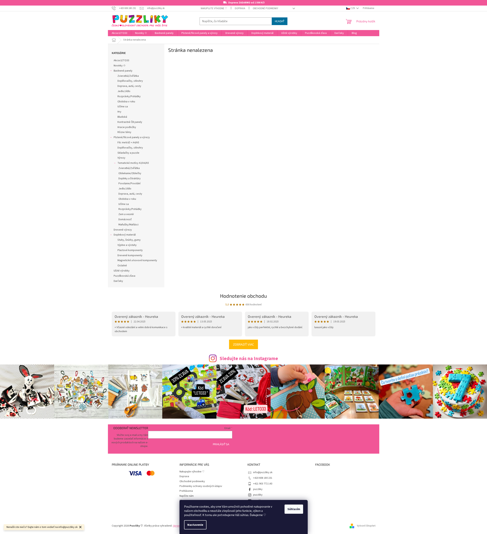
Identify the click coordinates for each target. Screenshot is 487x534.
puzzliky (258, 489)
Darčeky (118, 281)
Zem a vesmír (126, 214)
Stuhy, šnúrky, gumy (129, 240)
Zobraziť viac (243, 344)
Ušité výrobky (122, 271)
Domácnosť (125, 219)
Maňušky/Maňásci (128, 225)
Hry (119, 112)
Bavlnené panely (123, 71)
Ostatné (122, 265)
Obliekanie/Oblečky (129, 173)
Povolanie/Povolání (129, 183)
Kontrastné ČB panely (129, 122)
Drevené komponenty (129, 255)
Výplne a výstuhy (127, 245)
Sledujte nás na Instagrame (248, 358)
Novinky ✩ (120, 66)
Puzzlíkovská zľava (124, 276)
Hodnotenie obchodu (243, 296)
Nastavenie (195, 525)
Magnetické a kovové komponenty (137, 260)
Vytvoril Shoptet (366, 526)
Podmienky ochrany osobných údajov (200, 486)
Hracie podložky (126, 127)
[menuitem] (119, 33)
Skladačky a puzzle (128, 153)
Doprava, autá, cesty (129, 86)
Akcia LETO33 (121, 60)
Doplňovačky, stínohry (130, 81)
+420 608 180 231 (262, 478)
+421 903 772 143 (262, 484)
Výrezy (121, 158)
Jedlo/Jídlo (123, 91)
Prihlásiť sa (221, 444)
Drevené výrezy (123, 230)
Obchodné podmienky (265, 8)
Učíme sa (122, 106)
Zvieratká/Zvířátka (128, 76)
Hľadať (279, 21)
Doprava (240, 8)
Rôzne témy (124, 132)
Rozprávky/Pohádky (129, 96)
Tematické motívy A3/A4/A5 (133, 163)
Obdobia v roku (126, 102)
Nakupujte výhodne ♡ (214, 8)
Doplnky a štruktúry (129, 178)
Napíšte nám (186, 496)
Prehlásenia (186, 491)
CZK (353, 8)
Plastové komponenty (130, 250)
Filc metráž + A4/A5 (128, 142)
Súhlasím (293, 509)
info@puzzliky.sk (262, 472)
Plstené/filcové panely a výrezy (132, 137)
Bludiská (122, 117)
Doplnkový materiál (125, 235)
